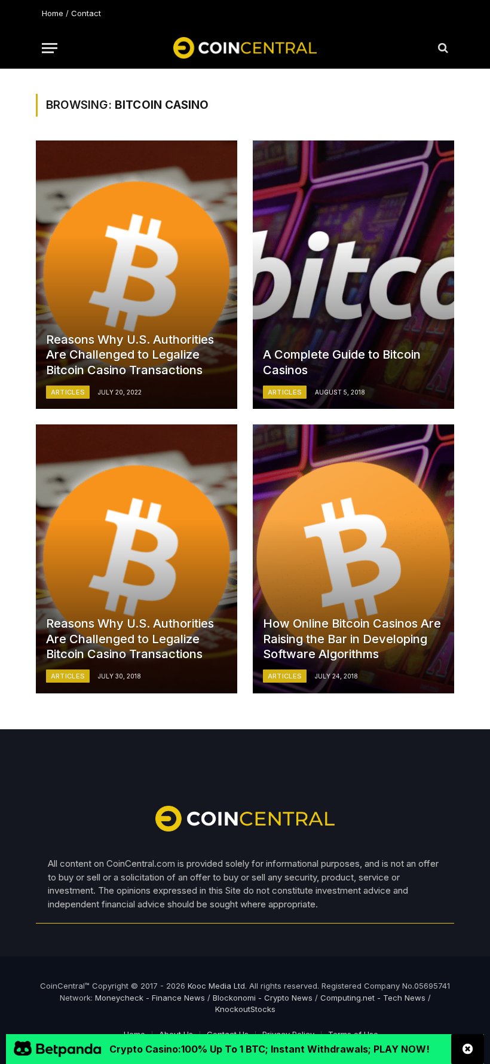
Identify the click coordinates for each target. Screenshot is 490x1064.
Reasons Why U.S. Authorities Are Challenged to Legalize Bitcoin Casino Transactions (130, 354)
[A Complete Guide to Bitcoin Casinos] (353, 274)
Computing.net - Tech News (372, 997)
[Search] (442, 48)
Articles (68, 392)
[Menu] (49, 48)
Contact (86, 13)
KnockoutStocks (245, 1009)
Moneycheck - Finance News (150, 997)
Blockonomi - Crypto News (263, 997)
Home (52, 13)
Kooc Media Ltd (216, 985)
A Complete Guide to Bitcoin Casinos (342, 362)
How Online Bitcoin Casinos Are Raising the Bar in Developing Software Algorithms (352, 638)
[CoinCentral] (245, 48)
